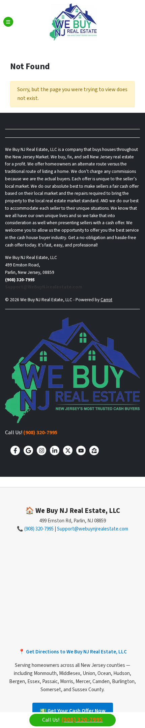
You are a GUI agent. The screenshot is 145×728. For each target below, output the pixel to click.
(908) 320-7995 (40, 432)
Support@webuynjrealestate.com (92, 528)
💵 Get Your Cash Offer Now (73, 710)
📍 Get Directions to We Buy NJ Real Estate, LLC (73, 651)
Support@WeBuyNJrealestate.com (43, 287)
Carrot (106, 299)
